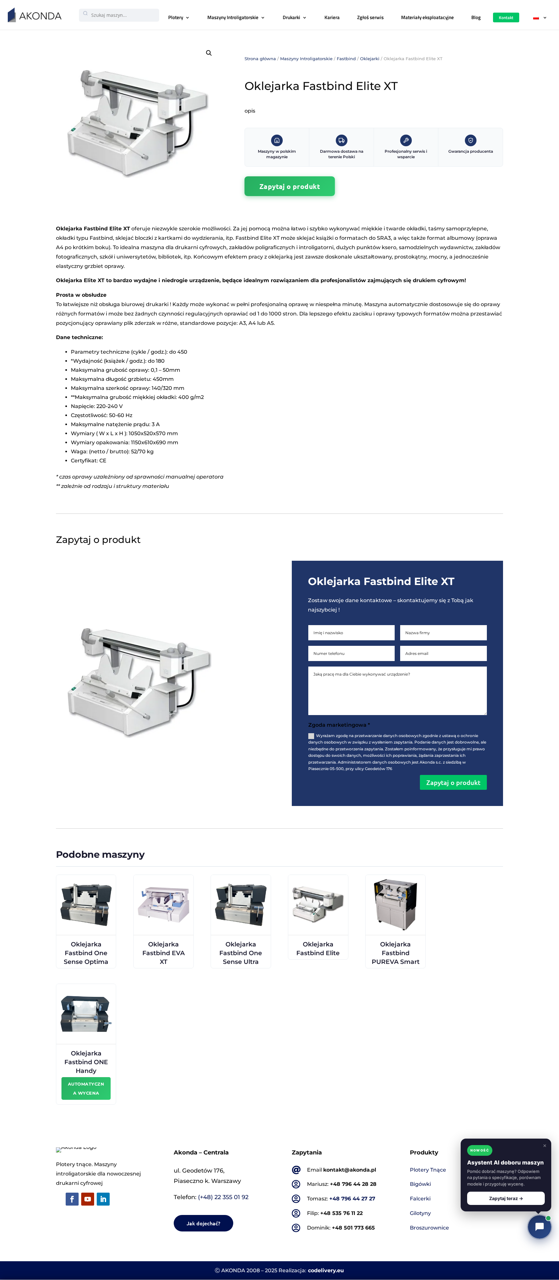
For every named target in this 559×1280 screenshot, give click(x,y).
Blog (476, 17)
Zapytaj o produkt (290, 186)
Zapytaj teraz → (506, 1198)
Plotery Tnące (428, 1170)
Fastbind (346, 58)
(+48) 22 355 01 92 (223, 1197)
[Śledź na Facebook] (72, 1199)
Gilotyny (420, 1213)
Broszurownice (429, 1228)
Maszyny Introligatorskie (232, 17)
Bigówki (420, 1184)
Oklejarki (369, 58)
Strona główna (260, 58)
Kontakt (506, 17)
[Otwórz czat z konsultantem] (539, 1227)
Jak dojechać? (203, 1223)
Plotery (175, 17)
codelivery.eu (326, 1270)
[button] (209, 53)
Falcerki (420, 1199)
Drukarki (291, 17)
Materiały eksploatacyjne (427, 17)
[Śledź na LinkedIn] (103, 1199)
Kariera (332, 17)
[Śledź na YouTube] (87, 1199)
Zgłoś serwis (370, 17)
